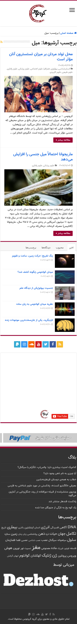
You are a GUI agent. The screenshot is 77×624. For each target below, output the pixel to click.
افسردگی (54, 528)
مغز (36, 547)
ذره (47, 534)
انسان (37, 528)
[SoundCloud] (31, 344)
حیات (53, 534)
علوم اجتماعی (36, 69)
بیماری (12, 527)
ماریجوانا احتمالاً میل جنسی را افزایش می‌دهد (43, 157)
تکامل (71, 533)
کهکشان (36, 555)
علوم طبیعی (67, 72)
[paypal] (17, 344)
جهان (62, 534)
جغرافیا (47, 69)
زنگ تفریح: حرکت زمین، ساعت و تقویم (32, 256)
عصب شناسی (34, 540)
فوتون (66, 548)
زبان (24, 534)
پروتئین (62, 556)
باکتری (21, 527)
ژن (54, 555)
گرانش (10, 556)
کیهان (16, 556)
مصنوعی (45, 548)
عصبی (24, 540)
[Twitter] (45, 344)
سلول (71, 540)
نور (22, 548)
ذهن (41, 534)
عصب (44, 540)
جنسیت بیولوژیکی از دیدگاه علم (36, 288)
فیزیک (60, 548)
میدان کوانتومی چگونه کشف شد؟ (35, 272)
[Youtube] (38, 344)
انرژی (45, 527)
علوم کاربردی (55, 72)
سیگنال (52, 540)
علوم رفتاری (12, 69)
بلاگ (72, 457)
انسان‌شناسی (64, 69)
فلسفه (73, 548)
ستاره (7, 534)
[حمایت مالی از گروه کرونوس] (38, 438)
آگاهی (63, 527)
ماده (54, 548)
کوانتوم (24, 556)
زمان (20, 534)
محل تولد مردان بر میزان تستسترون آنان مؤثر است (41, 56)
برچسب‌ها (31, 248)
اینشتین (29, 527)
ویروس (71, 555)
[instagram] (24, 344)
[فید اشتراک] (1, 42)
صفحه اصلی (67, 33)
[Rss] (60, 344)
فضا (18, 540)
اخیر (71, 248)
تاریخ (3, 528)
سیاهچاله (61, 540)
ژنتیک (46, 555)
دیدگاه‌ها (46, 248)
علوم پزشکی (23, 69)
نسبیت (27, 548)
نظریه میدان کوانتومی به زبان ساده (34, 304)
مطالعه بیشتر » (63, 140)
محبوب (60, 248)
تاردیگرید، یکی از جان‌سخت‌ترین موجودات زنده (29, 320)
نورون (16, 548)
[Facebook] (53, 344)
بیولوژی (54, 69)
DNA (72, 527)
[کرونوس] (38, 12)
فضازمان (10, 540)
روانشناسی (32, 534)
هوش (8, 548)
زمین (14, 534)
